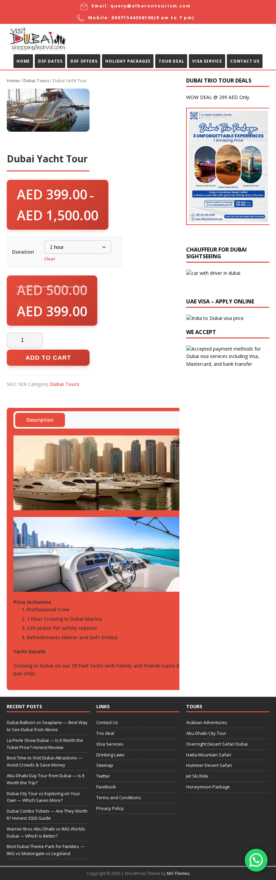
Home (23, 61)
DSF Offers (83, 61)
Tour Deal (171, 61)
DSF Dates (50, 61)
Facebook (106, 787)
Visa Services (110, 744)
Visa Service (207, 61)
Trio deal (105, 733)
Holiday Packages (127, 61)
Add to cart (48, 357)
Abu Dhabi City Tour (206, 733)
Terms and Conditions (118, 797)
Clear (50, 259)
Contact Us (245, 61)
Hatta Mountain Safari (208, 755)
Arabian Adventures (206, 722)
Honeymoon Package (208, 787)
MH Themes (178, 873)
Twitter (103, 776)
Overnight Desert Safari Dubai (217, 744)
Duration (23, 251)
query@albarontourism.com (150, 6)
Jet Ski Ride (197, 776)
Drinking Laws (110, 755)
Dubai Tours (36, 80)
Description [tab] (40, 420)
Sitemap (104, 765)
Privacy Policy (110, 808)
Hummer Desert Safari (209, 765)
